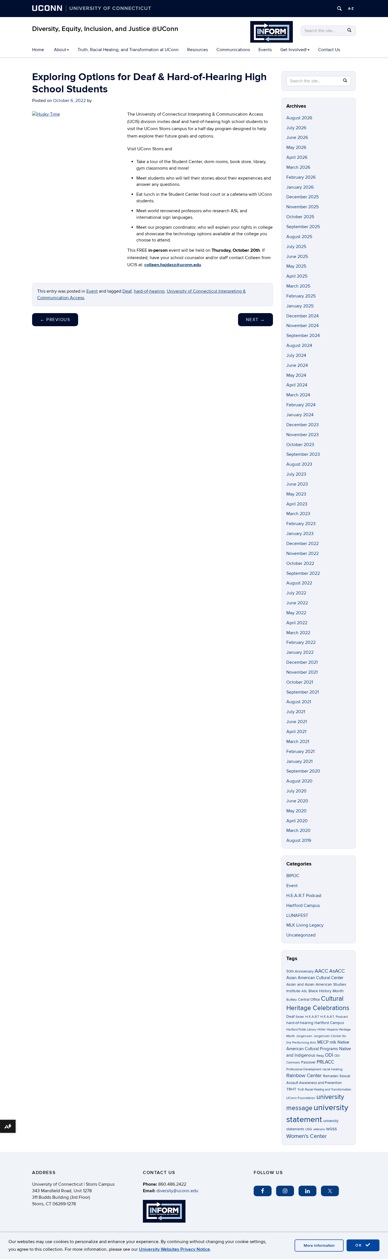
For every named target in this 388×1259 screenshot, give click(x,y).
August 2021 (298, 702)
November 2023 (302, 435)
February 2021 (300, 751)
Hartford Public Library (301, 1029)
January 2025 (300, 306)
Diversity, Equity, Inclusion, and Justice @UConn (105, 29)
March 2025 (298, 286)
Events (265, 50)
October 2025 (300, 217)
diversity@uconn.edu (177, 1191)
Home (38, 50)
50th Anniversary (300, 971)
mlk (333, 1042)
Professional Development (303, 1069)
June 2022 (297, 603)
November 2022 (302, 553)
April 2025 (296, 276)
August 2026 (299, 118)
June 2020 (297, 801)
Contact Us (329, 50)
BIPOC (292, 876)
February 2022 (301, 642)
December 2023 (302, 425)
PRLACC (325, 1062)
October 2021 (299, 682)
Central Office (309, 999)
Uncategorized (301, 935)
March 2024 (298, 395)
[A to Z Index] (350, 8)
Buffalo (291, 1000)
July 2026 (296, 128)
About (60, 50)
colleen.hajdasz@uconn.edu (172, 265)
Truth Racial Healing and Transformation (324, 1089)
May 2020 (296, 811)
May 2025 (296, 266)
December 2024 (302, 316)
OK (359, 1245)
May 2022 (296, 613)
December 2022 (302, 543)
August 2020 (299, 781)
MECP (323, 1042)
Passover (308, 1062)
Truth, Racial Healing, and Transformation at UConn (128, 50)
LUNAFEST (297, 915)
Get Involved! (293, 50)
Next (255, 319)
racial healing (332, 1069)
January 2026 (300, 187)
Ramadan (330, 1076)
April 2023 (296, 504)
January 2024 (300, 415)
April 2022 (296, 623)
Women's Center (306, 1136)
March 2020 (298, 830)
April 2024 (296, 385)
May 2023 (296, 494)
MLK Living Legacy (305, 925)
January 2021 (299, 761)
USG (308, 1129)
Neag (320, 1056)
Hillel (322, 1029)
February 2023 (301, 524)
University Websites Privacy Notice (174, 1249)
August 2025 (299, 237)
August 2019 (298, 840)
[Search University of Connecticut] (339, 8)
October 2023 (300, 445)
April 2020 (297, 821)
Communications (233, 50)
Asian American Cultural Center (314, 977)
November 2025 (302, 207)
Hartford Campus (303, 905)
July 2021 (295, 712)
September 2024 (303, 335)
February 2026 (301, 177)
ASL (304, 991)
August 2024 (299, 345)
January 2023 (300, 533)
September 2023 (303, 454)
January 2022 (300, 652)
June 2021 (296, 722)
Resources (197, 50)
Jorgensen (304, 1036)
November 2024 (302, 325)
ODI (329, 1055)
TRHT (291, 1089)
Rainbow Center (304, 1076)
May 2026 (296, 147)
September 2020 (303, 771)
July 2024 (296, 355)
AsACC (337, 971)
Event (92, 291)
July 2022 (296, 593)
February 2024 (301, 405)
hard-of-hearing (149, 291)
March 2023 (298, 514)
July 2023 (296, 474)
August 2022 (299, 583)
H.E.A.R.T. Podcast (334, 1017)
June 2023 (297, 484)
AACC (321, 971)
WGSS (331, 1129)
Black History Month (326, 991)
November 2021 (302, 672)
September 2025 (303, 227)
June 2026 (297, 137)
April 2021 (296, 731)
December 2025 (302, 197)
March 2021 (297, 741)
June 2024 (297, 365)
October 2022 (300, 563)
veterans (319, 1129)
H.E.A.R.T (312, 1017)
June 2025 (297, 256)
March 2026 (298, 167)
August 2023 (299, 464)
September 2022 (303, 573)
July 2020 (296, 791)
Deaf (127, 291)
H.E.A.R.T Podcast (304, 895)
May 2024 (296, 375)
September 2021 (302, 692)
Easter (300, 1017)
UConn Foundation (300, 1098)
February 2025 (301, 296)
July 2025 (296, 246)
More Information (319, 1245)
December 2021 (302, 662)
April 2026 (296, 157)
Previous (55, 319)
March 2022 (298, 633)
